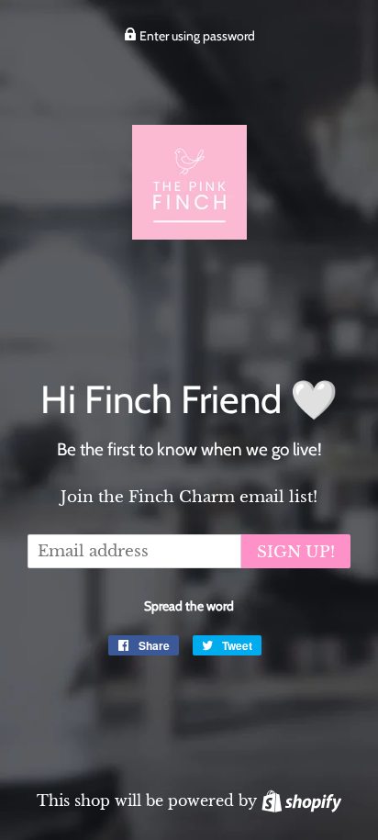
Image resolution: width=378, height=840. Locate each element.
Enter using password (196, 36)
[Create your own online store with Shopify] (301, 800)
